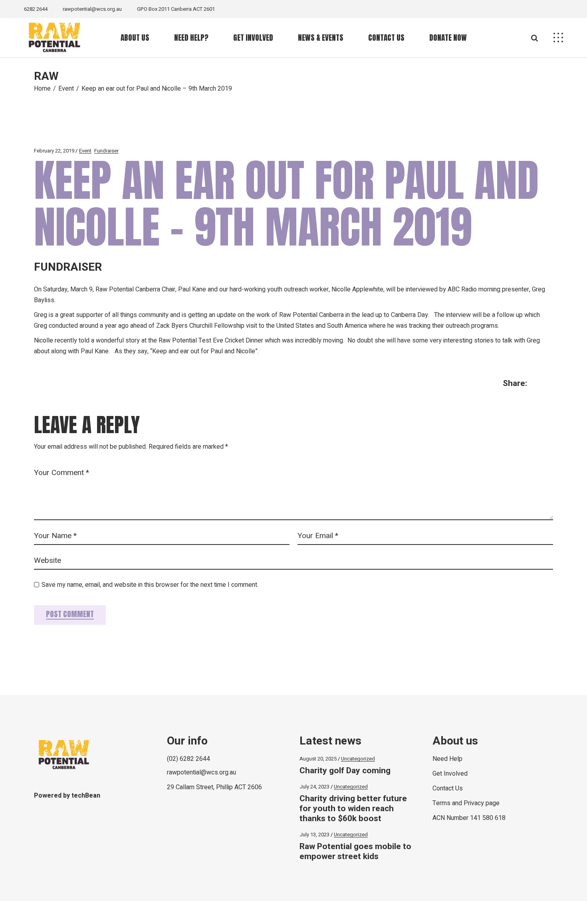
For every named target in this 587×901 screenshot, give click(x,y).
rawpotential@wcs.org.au (92, 9)
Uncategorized (358, 758)
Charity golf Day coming (345, 770)
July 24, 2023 (314, 786)
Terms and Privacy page (466, 803)
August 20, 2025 (318, 758)
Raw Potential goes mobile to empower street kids (355, 851)
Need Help (447, 759)
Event (66, 88)
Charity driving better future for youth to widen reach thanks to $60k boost (353, 808)
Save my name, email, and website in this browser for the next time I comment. (150, 585)
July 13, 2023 (314, 834)
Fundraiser (106, 150)
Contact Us (447, 788)
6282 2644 (36, 9)
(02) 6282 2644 (188, 759)
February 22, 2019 (54, 150)
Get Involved (450, 773)
